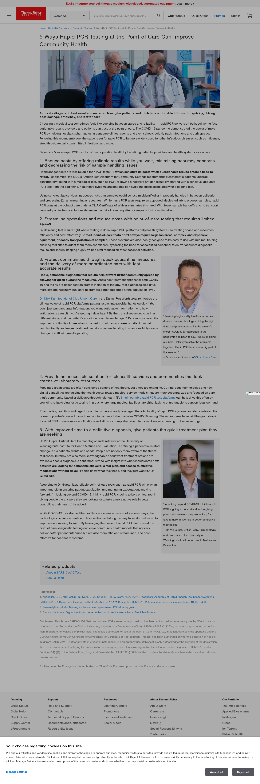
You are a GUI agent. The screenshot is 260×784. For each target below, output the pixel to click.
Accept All (216, 772)
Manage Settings (17, 772)
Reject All (243, 772)
